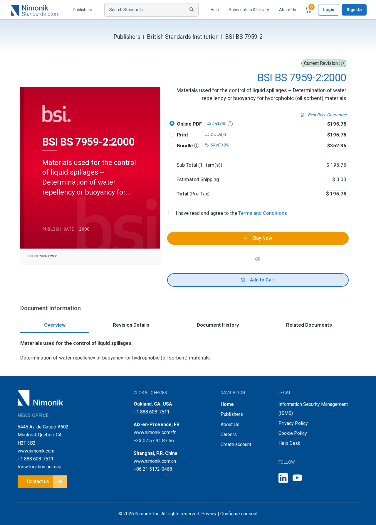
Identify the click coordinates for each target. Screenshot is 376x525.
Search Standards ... (127, 9)
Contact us (38, 481)
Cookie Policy (292, 433)
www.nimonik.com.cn (155, 461)
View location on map (39, 467)
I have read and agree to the (231, 213)
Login (328, 9)
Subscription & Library (249, 9)
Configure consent (239, 513)
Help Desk (289, 443)
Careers (229, 434)
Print (182, 135)
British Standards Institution (183, 36)
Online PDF (189, 124)
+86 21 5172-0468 (153, 469)
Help (215, 9)
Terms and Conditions (262, 213)
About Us (287, 9)
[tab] (54, 325)
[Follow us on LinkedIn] (283, 478)
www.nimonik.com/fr (155, 432)
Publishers (82, 9)
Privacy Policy (293, 423)
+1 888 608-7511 (35, 459)
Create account (236, 444)
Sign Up (354, 9)
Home (227, 404)
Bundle (185, 145)
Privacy (208, 513)
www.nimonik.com (36, 451)
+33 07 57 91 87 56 (154, 440)
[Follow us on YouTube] (297, 478)
